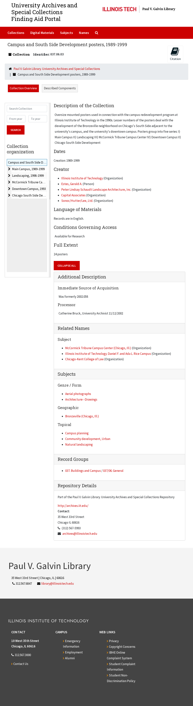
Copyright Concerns (122, 647)
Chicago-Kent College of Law (84, 359)
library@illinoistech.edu (57, 583)
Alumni (70, 658)
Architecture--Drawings (81, 399)
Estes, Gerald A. (71, 184)
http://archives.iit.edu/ (73, 506)
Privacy (114, 641)
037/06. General (113, 471)
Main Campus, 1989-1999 (28, 169)
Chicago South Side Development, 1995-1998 (42, 195)
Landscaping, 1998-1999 (28, 176)
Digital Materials (42, 33)
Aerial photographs (78, 394)
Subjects (66, 33)
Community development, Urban (87, 439)
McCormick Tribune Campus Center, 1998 (39, 182)
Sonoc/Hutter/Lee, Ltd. (77, 201)
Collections (16, 33)
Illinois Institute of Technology (82, 178)
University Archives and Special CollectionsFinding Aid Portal (44, 12)
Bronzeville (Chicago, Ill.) (82, 416)
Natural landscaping (79, 444)
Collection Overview (23, 88)
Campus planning (77, 433)
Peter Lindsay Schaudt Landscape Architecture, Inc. (96, 189)
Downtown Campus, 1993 (29, 189)
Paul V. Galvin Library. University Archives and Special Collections (57, 69)
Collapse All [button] (66, 265)
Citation (175, 59)
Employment (74, 652)
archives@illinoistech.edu (79, 534)
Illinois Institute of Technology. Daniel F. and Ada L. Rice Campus (108, 354)
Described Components (60, 88)
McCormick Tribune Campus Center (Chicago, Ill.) (98, 348)
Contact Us (20, 664)
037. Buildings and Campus (83, 471)
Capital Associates (73, 195)
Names (84, 33)
